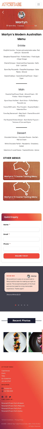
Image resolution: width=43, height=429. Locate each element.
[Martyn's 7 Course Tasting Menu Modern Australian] (21, 181)
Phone (7, 244)
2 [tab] (19, 305)
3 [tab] (21, 305)
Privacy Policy (19, 420)
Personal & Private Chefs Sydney (12, 411)
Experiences (6, 371)
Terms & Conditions (7, 420)
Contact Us (8, 388)
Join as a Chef (6, 381)
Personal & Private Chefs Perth (11, 408)
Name (7, 225)
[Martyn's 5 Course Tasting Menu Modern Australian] (21, 201)
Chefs (3, 373)
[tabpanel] (21, 286)
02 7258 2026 (8, 391)
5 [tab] (27, 305)
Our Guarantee (6, 378)
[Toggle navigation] (38, 4)
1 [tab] (15, 305)
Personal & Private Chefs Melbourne (13, 406)
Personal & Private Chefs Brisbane (13, 403)
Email (7, 234)
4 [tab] (25, 305)
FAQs (3, 376)
